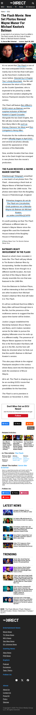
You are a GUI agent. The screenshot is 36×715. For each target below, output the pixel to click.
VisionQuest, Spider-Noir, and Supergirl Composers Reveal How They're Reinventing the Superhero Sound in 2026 (23, 529)
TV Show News (8, 635)
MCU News (7, 638)
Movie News (7, 632)
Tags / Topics (7, 670)
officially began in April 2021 (20, 139)
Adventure (26, 459)
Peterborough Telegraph (13, 176)
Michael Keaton (17, 459)
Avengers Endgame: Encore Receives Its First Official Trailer (23, 511)
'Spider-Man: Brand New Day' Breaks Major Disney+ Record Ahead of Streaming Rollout (22, 560)
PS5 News (7, 656)
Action (25, 457)
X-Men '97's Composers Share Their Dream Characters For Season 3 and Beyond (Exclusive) (23, 545)
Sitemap (6, 702)
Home (3, 12)
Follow (7, 493)
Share (6, 423)
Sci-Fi (25, 461)
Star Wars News (8, 641)
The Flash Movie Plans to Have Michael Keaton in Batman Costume (29, 444)
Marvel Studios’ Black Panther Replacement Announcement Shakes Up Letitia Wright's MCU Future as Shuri (22, 569)
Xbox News (7, 653)
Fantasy (25, 460)
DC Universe (30, 7)
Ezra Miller (16, 457)
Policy (5, 699)
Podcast (6, 664)
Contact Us (7, 693)
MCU (2, 7)
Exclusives (7, 667)
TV (16, 7)
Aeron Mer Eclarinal (9, 41)
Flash (21, 609)
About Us (6, 690)
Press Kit (6, 696)
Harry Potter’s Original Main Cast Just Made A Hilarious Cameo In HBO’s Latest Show (23, 536)
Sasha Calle (16, 460)
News (21, 7)
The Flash (21, 65)
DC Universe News (10, 644)
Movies (9, 7)
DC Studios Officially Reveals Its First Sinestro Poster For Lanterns (23, 519)
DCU (8, 12)
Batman (27, 609)
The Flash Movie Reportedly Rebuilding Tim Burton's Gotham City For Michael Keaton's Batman (18, 445)
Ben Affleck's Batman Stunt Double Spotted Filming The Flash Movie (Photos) (7, 445)
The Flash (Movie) (11, 609)
